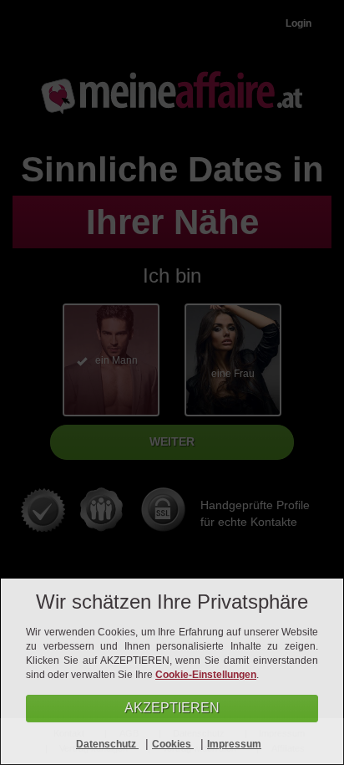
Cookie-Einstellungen (205, 675)
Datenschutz (107, 744)
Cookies (173, 744)
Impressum (234, 744)
